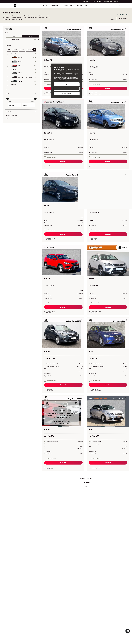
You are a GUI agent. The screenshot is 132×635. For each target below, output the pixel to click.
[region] (66, 81)
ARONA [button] (20, 57)
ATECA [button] (20, 61)
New (14, 36)
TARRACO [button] (21, 81)
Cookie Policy (62, 79)
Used (30, 36)
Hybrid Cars (65, 5)
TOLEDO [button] (13, 85)
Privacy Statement (71, 79)
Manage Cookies (67, 88)
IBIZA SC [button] (13, 69)
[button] (63, 42)
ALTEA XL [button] (13, 53)
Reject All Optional (66, 93)
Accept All (66, 84)
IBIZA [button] (19, 65)
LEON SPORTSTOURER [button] (25, 77)
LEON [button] (20, 73)
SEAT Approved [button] (14, 39)
